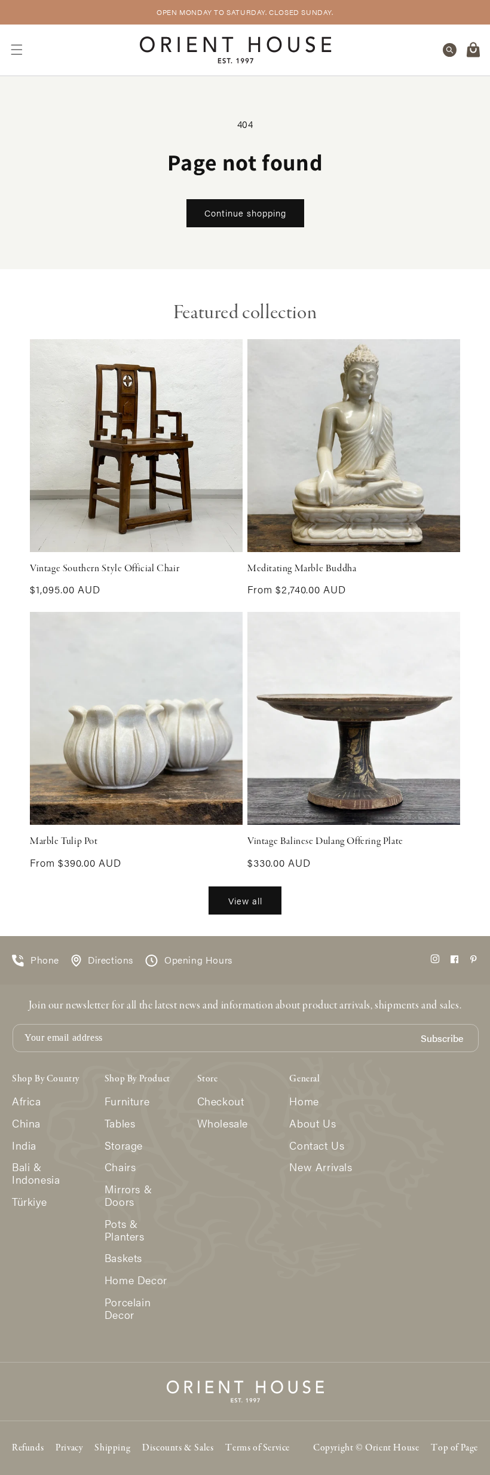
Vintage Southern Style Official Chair (104, 568)
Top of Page (454, 1448)
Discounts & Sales (177, 1448)
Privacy (69, 1448)
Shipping (112, 1448)
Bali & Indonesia (36, 1173)
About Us (312, 1123)
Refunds (28, 1448)
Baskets (123, 1258)
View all (245, 900)
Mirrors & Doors (128, 1195)
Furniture (127, 1101)
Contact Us (316, 1145)
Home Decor (136, 1280)
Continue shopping (245, 212)
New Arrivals (320, 1167)
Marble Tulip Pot (64, 841)
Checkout (220, 1101)
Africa (26, 1101)
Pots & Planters (125, 1230)
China (26, 1123)
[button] (17, 50)
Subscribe (442, 1038)
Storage (124, 1145)
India (24, 1145)
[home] (236, 49)
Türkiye (29, 1202)
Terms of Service (257, 1448)
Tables (120, 1123)
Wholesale (222, 1123)
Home (303, 1101)
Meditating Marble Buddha (301, 568)
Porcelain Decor (128, 1308)
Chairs (120, 1167)
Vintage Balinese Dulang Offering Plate (325, 841)
